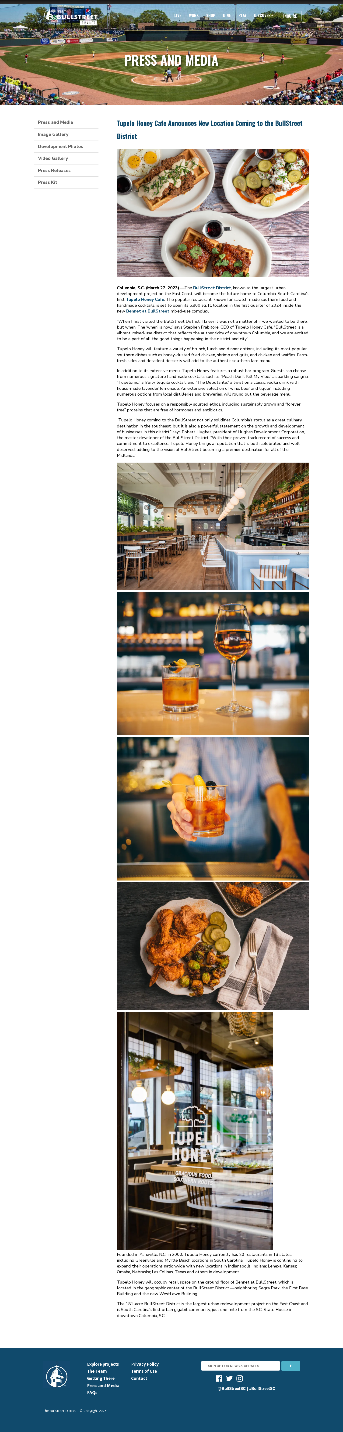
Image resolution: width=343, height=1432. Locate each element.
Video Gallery (53, 158)
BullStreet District (212, 288)
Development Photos (60, 147)
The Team (97, 1371)
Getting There (101, 1378)
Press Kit (47, 182)
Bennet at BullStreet (147, 311)
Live (177, 15)
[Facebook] (219, 1379)
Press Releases (54, 171)
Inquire (290, 16)
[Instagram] (239, 1379)
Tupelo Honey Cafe (145, 299)
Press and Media (55, 122)
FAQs (92, 1392)
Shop (210, 15)
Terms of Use (144, 1371)
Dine (227, 15)
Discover (262, 15)
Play (242, 15)
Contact (139, 1378)
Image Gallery (53, 134)
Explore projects (103, 1364)
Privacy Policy (145, 1364)
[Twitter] (229, 1379)
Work (194, 15)
